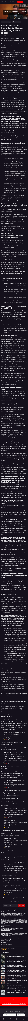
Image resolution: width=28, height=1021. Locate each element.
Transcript (17, 22)
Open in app (7, 22)
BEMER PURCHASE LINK (5, 925)
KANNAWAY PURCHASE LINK (6, 944)
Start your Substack (10, 1014)
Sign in (25, 1)
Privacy (12, 1011)
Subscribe (20, 1)
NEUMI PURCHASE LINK (5, 940)
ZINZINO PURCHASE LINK (6, 935)
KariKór (11, 957)
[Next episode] (4, 18)
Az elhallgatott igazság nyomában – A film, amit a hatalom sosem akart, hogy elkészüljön (16, 986)
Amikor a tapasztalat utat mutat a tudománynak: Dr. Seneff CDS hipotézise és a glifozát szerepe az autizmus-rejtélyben (17, 966)
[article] (14, 956)
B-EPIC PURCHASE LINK (5, 930)
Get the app (20, 1014)
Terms (15, 1011)
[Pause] (1, 18)
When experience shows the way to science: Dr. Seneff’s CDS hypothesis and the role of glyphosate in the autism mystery (17, 971)
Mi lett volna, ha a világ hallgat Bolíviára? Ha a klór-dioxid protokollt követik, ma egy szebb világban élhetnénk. (17, 976)
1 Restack (13, 948)
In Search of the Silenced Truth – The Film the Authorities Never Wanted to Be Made (17, 991)
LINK (7, 740)
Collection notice (21, 1011)
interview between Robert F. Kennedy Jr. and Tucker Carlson (11, 117)
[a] (3, 956)
